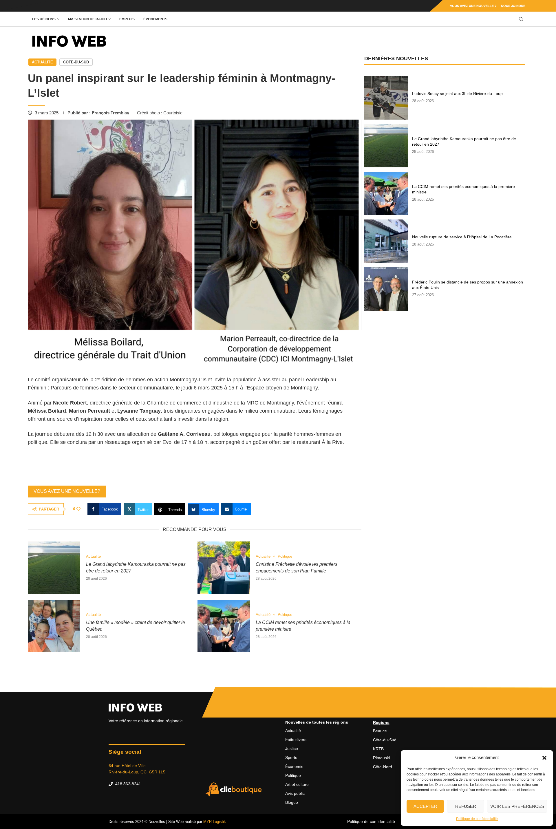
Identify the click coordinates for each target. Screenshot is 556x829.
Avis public (295, 793)
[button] (544, 757)
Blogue (291, 802)
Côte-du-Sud (76, 62)
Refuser (465, 806)
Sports (291, 757)
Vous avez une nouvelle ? (473, 6)
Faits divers (295, 739)
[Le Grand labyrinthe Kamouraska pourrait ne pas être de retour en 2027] (54, 567)
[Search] (521, 19)
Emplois (127, 19)
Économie (294, 766)
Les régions (44, 19)
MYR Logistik (214, 821)
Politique (293, 775)
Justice (291, 748)
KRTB (378, 748)
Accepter (425, 806)
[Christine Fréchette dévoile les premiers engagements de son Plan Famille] (223, 567)
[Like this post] (78, 509)
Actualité (42, 62)
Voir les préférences (517, 806)
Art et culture (297, 784)
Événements (155, 19)
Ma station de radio (87, 19)
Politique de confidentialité (477, 819)
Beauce (380, 731)
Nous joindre (513, 6)
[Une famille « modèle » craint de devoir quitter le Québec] (54, 626)
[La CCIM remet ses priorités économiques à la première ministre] (223, 626)
